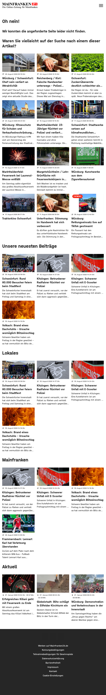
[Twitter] (53, 636)
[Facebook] (45, 636)
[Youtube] (61, 636)
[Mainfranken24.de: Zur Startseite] (20, 5)
